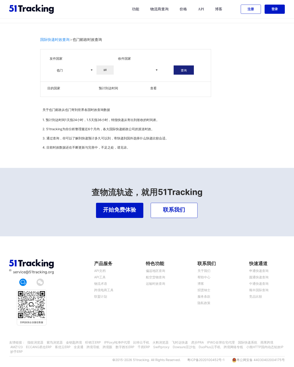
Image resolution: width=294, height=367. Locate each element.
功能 (135, 9)
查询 (184, 70)
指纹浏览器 (35, 342)
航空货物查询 (155, 277)
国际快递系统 (247, 342)
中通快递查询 (259, 283)
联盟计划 (100, 296)
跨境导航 (93, 347)
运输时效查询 (155, 283)
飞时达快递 (180, 342)
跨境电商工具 (103, 290)
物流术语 (100, 283)
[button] (73, 70)
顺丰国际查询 (259, 290)
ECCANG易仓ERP (39, 347)
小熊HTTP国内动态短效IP (264, 347)
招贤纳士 (204, 290)
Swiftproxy (161, 347)
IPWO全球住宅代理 (221, 342)
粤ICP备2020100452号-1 (206, 360)
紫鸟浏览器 (55, 342)
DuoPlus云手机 (209, 347)
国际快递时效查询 (55, 39)
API (201, 9)
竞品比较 (255, 296)
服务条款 (204, 296)
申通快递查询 (259, 271)
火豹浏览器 (161, 342)
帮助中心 (204, 277)
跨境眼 (107, 347)
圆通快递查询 (259, 277)
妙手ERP (16, 351)
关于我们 (204, 271)
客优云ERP (63, 347)
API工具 (100, 277)
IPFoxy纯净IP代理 (117, 342)
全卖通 (78, 347)
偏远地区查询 (155, 271)
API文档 (100, 271)
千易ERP (144, 347)
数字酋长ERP (125, 347)
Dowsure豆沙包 (184, 347)
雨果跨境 (266, 342)
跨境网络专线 (233, 347)
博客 (218, 9)
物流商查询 (159, 9)
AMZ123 (16, 347)
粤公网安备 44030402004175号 (261, 360)
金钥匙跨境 (74, 342)
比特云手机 (141, 342)
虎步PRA (197, 342)
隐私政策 (204, 303)
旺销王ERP (93, 342)
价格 (183, 9)
